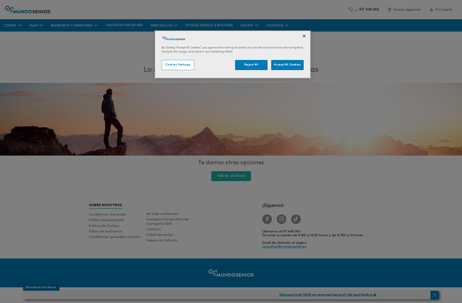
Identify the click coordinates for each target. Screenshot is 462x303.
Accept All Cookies (287, 64)
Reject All (251, 64)
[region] (232, 54)
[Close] (304, 36)
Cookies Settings (177, 64)
